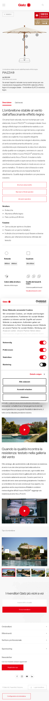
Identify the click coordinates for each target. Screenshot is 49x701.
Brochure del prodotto (24, 185)
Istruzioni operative (24, 199)
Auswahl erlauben (24, 389)
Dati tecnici (19, 103)
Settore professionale (12, 640)
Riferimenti (7, 633)
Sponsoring (7, 649)
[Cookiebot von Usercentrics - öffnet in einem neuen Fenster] (35, 301)
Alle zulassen (24, 382)
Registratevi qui (13, 667)
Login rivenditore (39, 687)
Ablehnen (25, 397)
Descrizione (6, 103)
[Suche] (43, 5)
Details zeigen (36, 374)
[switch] (42, 350)
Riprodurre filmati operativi (24, 192)
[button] (42, 551)
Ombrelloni (7, 626)
